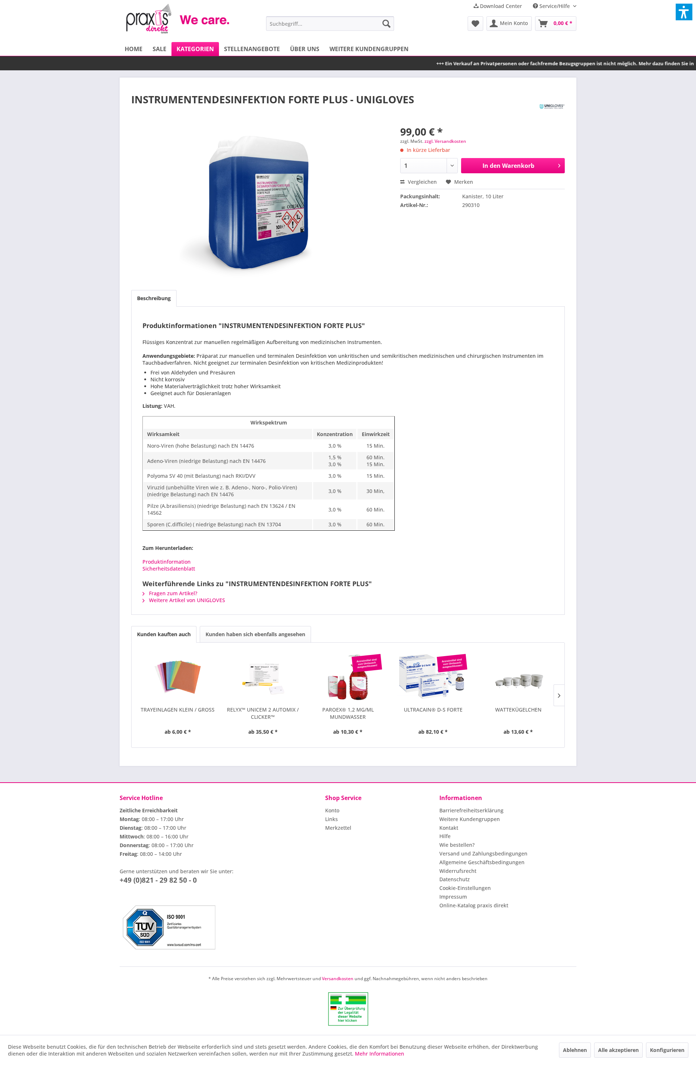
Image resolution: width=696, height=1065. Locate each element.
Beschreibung (154, 298)
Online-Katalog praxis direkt (473, 905)
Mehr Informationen (379, 1053)
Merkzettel (338, 827)
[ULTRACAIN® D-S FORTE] (433, 677)
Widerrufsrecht (457, 870)
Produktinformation (166, 561)
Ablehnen (575, 1050)
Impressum (453, 896)
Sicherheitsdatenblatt (168, 568)
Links (331, 819)
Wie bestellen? (457, 844)
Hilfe (445, 836)
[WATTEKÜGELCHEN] (518, 677)
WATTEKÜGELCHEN (518, 709)
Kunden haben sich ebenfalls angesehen (255, 634)
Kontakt (448, 827)
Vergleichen (421, 181)
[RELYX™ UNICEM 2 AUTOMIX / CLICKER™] (263, 677)
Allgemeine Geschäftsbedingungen (482, 862)
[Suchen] (386, 23)
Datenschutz (454, 879)
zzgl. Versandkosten (445, 141)
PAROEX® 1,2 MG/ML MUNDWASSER (348, 713)
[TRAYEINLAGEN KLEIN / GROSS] (178, 677)
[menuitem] (330, 23)
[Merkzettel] (475, 23)
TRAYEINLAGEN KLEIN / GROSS (178, 709)
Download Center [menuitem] (500, 6)
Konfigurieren (667, 1050)
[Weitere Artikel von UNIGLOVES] (552, 106)
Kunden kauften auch (164, 634)
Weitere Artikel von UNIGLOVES (186, 600)
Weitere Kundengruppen (469, 819)
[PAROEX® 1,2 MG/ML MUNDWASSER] (348, 677)
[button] (684, 12)
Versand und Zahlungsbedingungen (483, 853)
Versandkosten (337, 978)
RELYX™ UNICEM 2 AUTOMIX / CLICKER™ (263, 713)
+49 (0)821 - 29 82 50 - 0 (158, 880)
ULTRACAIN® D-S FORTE (433, 709)
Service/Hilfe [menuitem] (554, 6)
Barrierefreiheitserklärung (471, 810)
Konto (332, 810)
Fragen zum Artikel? (172, 593)
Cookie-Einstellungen (465, 887)
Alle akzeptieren (618, 1050)
